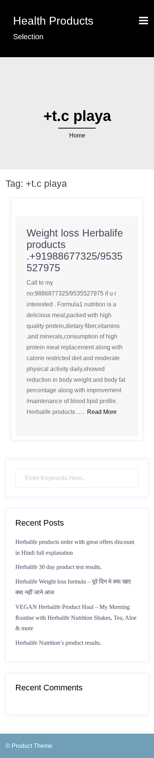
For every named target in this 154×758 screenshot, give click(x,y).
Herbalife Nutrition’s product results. (58, 643)
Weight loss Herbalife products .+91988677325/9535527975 (75, 250)
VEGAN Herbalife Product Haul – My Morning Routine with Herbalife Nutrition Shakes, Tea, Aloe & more (75, 618)
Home (77, 135)
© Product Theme (29, 746)
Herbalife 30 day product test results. (58, 567)
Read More (102, 412)
